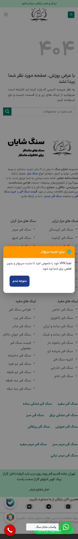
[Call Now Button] (10, 530)
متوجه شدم (19, 281)
